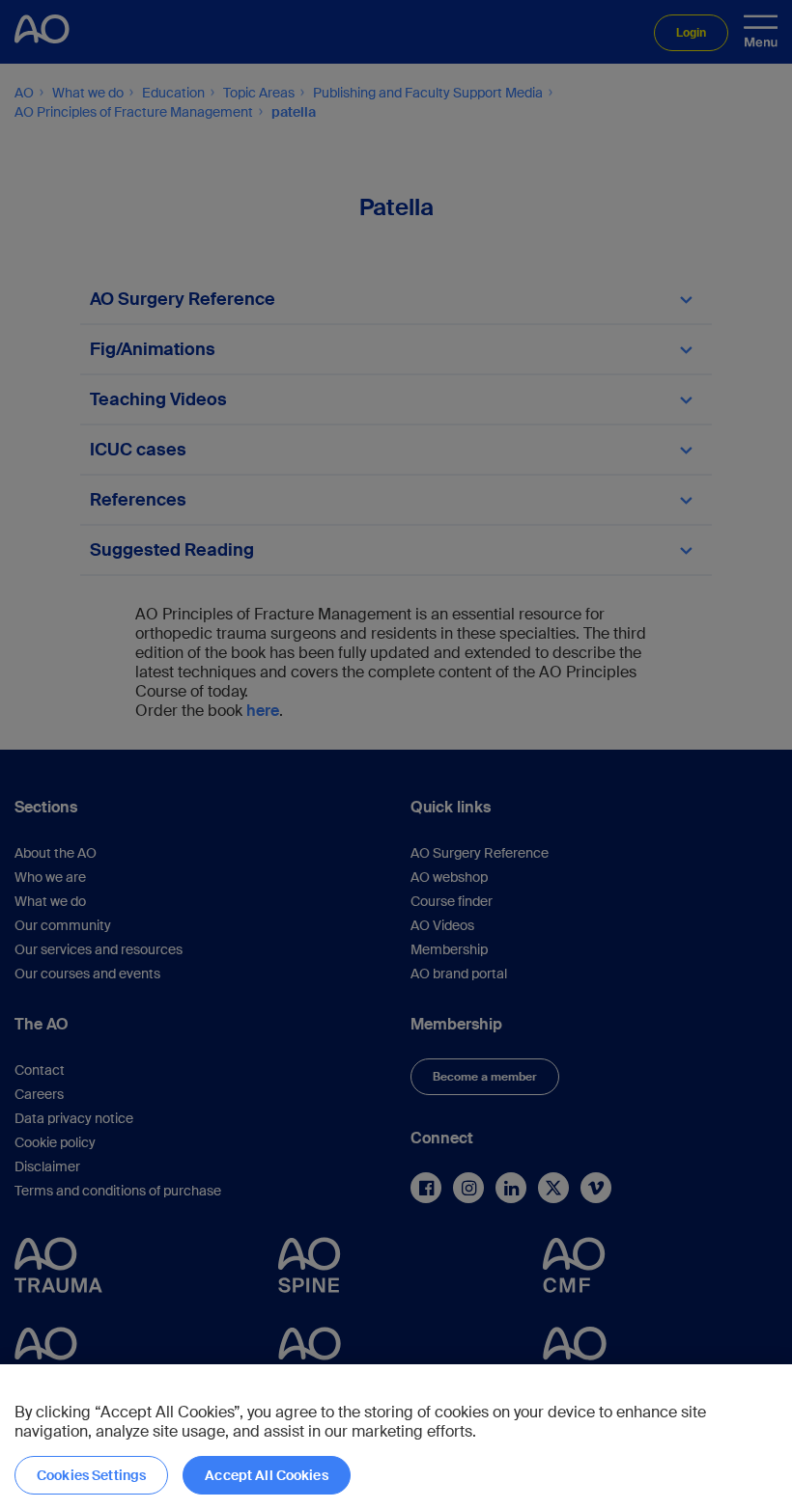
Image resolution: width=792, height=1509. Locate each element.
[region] (396, 1436)
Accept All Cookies (266, 1475)
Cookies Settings (91, 1475)
